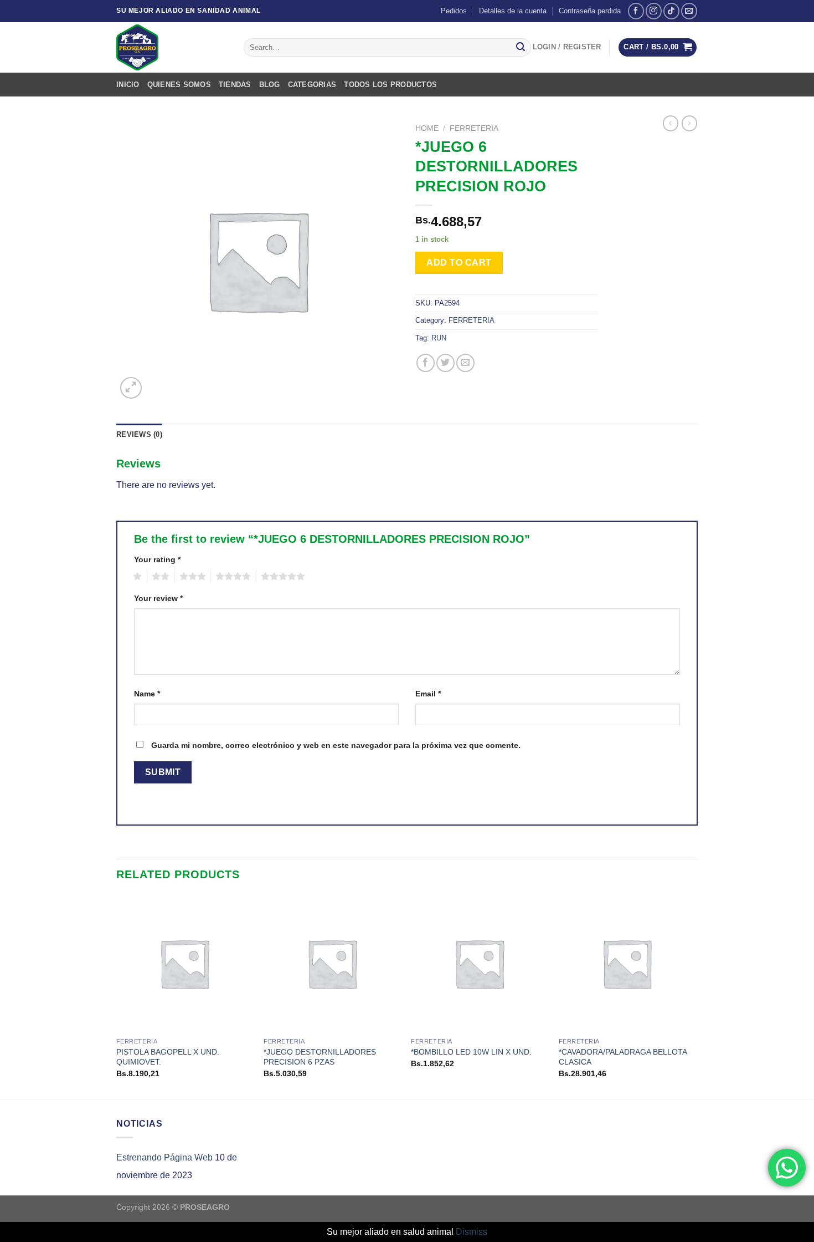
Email (428, 693)
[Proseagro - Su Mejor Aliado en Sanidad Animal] (171, 47)
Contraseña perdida (590, 11)
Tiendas (235, 84)
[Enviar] (520, 47)
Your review (158, 598)
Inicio (128, 84)
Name (147, 693)
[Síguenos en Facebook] (636, 11)
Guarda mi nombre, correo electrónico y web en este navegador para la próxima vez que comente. (336, 745)
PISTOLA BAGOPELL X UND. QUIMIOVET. (167, 1057)
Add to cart (458, 262)
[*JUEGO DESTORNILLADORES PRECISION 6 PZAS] (332, 963)
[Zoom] (131, 388)
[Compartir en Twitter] (445, 363)
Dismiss (471, 1231)
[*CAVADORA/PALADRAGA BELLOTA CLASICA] (627, 963)
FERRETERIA (474, 128)
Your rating (157, 559)
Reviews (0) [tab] (139, 434)
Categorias (312, 84)
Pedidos (454, 11)
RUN (438, 338)
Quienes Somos (179, 84)
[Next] (694, 996)
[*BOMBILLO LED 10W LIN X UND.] (479, 963)
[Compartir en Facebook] (425, 363)
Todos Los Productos (390, 84)
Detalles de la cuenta (513, 11)
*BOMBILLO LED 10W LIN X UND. (471, 1051)
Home (427, 128)
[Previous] (117, 996)
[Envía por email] (465, 363)
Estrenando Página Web (164, 1157)
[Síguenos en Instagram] (654, 11)
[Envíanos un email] (689, 11)
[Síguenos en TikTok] (671, 11)
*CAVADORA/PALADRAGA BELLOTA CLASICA (623, 1057)
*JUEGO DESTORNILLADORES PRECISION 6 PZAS (320, 1057)
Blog (269, 84)
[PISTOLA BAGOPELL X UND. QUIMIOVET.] (184, 963)
